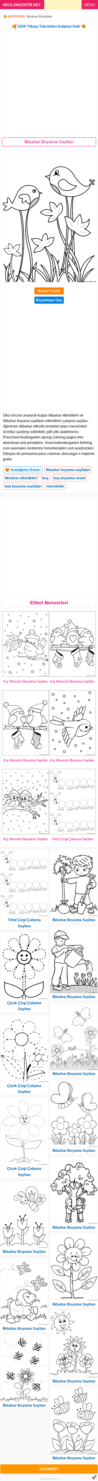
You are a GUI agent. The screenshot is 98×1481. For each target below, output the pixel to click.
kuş (45, 478)
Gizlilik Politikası (49, 1479)
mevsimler (55, 486)
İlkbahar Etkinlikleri (39, 16)
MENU (89, 5)
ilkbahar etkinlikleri (21, 478)
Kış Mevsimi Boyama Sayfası (25, 681)
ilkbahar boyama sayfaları (68, 470)
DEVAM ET (49, 1469)
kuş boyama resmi (69, 478)
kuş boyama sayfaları (23, 486)
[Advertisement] (49, 84)
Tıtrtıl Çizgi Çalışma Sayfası (72, 839)
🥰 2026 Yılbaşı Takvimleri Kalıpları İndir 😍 (49, 26)
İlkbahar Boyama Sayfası (24, 1252)
